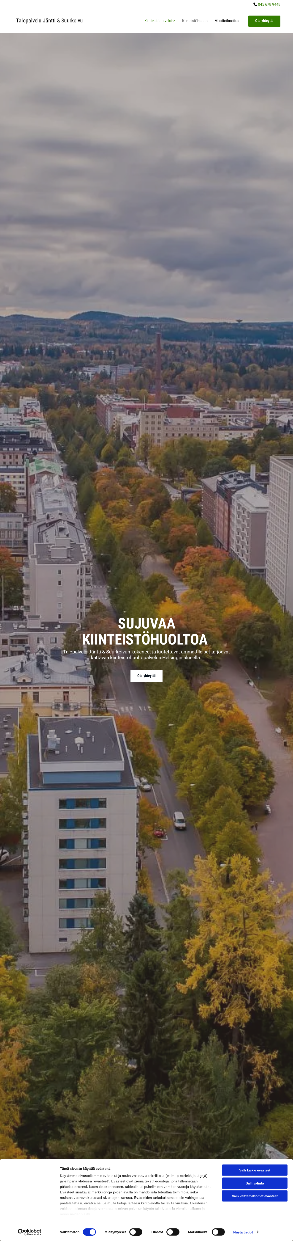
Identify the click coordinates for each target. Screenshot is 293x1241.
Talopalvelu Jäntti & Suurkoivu (49, 20)
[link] (156, 21)
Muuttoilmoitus (226, 20)
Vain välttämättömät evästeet (255, 1196)
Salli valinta (255, 1183)
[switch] (135, 1232)
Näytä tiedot (243, 1232)
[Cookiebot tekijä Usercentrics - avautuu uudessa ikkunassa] (30, 1232)
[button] (264, 21)
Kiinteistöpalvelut (158, 20)
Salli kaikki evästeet (254, 1170)
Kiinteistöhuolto (195, 20)
